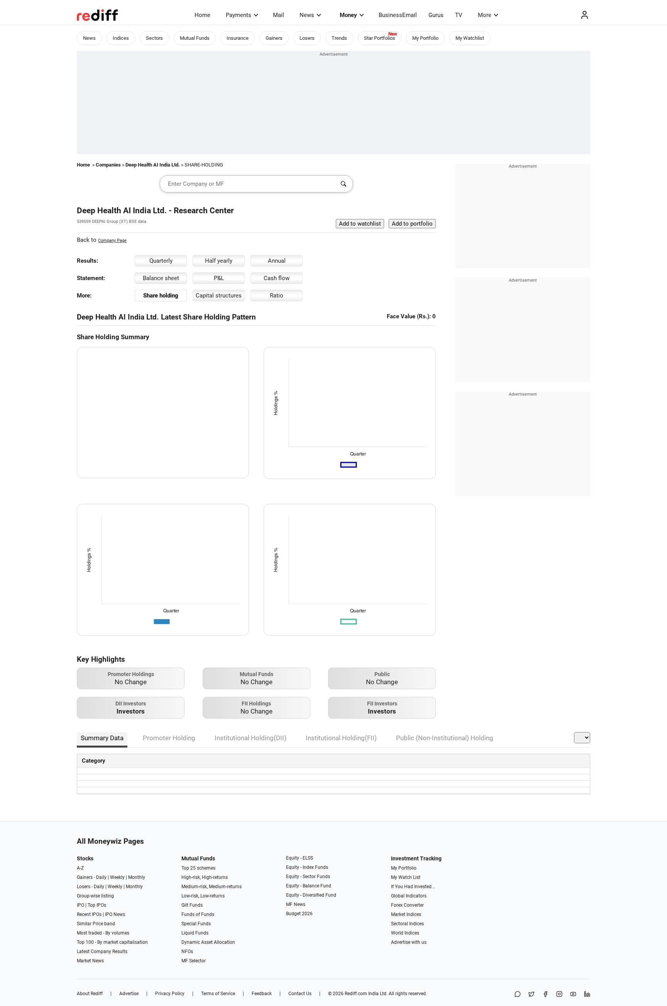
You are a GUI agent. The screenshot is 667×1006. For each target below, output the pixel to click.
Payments (238, 15)
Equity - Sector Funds (308, 876)
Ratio (276, 295)
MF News (295, 904)
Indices (121, 38)
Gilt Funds (192, 905)
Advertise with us (409, 942)
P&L (219, 278)
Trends (339, 38)
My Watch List (405, 877)
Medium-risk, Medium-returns (211, 886)
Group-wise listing (95, 896)
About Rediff (90, 993)
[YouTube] (573, 994)
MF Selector (193, 961)
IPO (80, 905)
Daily (101, 877)
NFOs (187, 951)
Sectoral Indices (407, 923)
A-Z (80, 868)
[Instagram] (559, 994)
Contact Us (299, 993)
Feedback (262, 993)
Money (348, 15)
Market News (90, 961)
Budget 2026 (299, 913)
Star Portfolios (379, 38)
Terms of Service (218, 993)
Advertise (129, 993)
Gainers (274, 38)
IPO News (115, 914)
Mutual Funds (195, 38)
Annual (277, 260)
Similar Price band (96, 923)
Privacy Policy (170, 993)
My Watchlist (469, 38)
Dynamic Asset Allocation (208, 942)
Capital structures (219, 295)
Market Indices (406, 914)
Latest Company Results (102, 951)
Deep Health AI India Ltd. (152, 165)
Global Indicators (409, 896)
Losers (307, 38)
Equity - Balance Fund (308, 886)
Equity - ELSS (299, 858)
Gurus (436, 15)
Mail (278, 15)
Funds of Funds (197, 914)
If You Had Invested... (413, 886)
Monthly (136, 877)
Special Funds (196, 923)
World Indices (405, 933)
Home (202, 15)
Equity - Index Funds (307, 867)
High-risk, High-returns (204, 877)
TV (458, 15)
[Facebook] (545, 994)
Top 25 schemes (198, 868)
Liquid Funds (194, 933)
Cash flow (276, 278)
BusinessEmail (398, 15)
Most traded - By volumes (103, 933)
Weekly (117, 877)
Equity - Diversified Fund (311, 895)
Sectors (154, 38)
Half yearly (218, 260)
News (307, 15)
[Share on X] (531, 994)
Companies (108, 165)
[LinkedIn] (587, 994)
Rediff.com (356, 993)
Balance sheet (161, 278)
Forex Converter (407, 905)
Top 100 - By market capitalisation (112, 942)
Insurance (238, 38)
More (484, 15)
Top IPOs (97, 905)
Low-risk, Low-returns (203, 896)
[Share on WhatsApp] (518, 994)
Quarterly (161, 260)
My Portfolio (425, 38)
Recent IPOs (89, 914)
